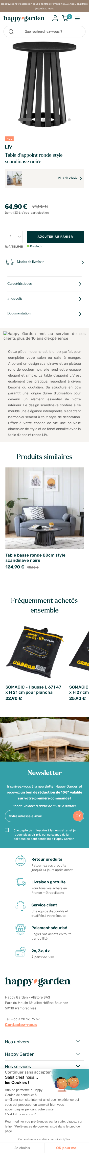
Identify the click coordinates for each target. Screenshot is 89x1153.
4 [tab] (50, 120)
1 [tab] (25, 119)
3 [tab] (44, 120)
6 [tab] (63, 120)
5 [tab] (57, 120)
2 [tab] (38, 120)
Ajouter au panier (55, 236)
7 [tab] (70, 120)
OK (78, 816)
